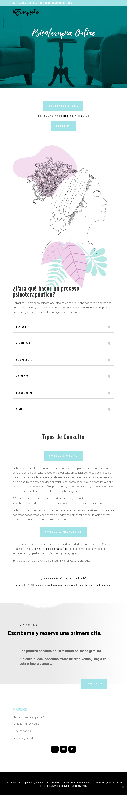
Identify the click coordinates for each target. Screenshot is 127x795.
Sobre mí (63, 126)
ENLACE (31, 585)
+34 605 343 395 (26, 3)
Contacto (94, 683)
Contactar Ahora (63, 106)
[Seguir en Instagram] (63, 749)
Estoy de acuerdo (52, 790)
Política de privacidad (73, 790)
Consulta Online (63, 456)
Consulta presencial (63, 532)
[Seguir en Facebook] (55, 749)
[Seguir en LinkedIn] (72, 749)
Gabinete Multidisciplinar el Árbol (50, 548)
